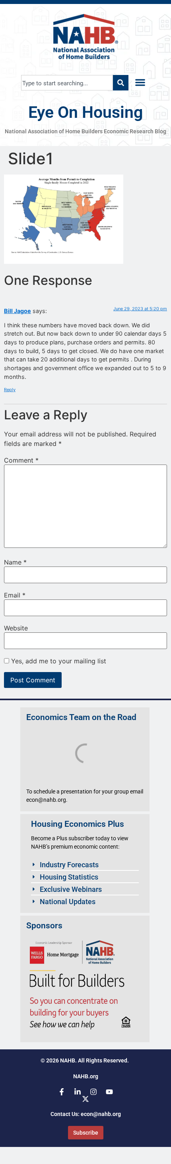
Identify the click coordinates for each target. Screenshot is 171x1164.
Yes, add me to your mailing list (57, 661)
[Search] (120, 82)
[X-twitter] (85, 1099)
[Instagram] (93, 1091)
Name (15, 562)
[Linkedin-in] (77, 1091)
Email (14, 595)
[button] (140, 83)
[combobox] (67, 82)
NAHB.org (85, 1076)
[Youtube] (109, 1091)
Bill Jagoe (17, 310)
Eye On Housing (85, 112)
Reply (10, 389)
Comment (21, 460)
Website (16, 628)
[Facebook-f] (61, 1091)
